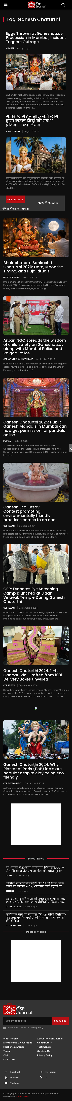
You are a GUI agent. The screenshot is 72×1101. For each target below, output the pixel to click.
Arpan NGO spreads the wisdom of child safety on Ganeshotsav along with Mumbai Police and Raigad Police (34, 347)
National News (11, 277)
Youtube (14, 1083)
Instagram (51, 1072)
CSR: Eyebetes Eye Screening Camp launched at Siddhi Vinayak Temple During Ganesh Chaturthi (34, 595)
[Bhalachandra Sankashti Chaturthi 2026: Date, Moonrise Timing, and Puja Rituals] (36, 237)
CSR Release (9, 525)
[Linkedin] (6, 1077)
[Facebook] (6, 1072)
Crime (9, 875)
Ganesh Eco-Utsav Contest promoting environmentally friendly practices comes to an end (29, 513)
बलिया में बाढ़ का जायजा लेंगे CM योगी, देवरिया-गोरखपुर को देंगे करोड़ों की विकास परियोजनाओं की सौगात (36, 918)
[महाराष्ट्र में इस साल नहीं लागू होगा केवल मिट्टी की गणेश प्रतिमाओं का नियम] (36, 155)
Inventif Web (22, 1096)
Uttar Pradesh (13, 906)
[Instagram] (41, 1072)
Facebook (15, 1072)
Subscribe (60, 1020)
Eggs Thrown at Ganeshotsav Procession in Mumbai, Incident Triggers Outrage (36, 38)
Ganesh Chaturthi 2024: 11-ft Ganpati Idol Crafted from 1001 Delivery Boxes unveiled (32, 675)
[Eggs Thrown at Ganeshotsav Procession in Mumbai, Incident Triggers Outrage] (36, 72)
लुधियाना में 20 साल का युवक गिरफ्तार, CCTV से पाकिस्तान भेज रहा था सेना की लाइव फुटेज (35, 869)
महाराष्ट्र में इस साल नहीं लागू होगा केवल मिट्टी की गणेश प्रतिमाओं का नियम (32, 121)
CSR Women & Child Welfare (18, 359)
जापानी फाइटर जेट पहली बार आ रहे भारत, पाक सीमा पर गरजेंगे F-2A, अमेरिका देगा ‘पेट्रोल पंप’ (35, 884)
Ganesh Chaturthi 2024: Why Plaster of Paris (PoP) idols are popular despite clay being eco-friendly (34, 771)
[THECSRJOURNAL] (37, 4)
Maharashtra (13, 131)
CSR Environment (12, 783)
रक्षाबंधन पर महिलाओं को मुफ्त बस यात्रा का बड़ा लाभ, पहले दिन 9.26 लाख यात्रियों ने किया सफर (36, 900)
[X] (41, 1077)
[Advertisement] (36, 824)
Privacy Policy (36, 1027)
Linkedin (14, 1077)
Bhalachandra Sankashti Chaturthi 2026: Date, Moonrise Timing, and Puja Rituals (33, 267)
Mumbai (10, 48)
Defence (10, 891)
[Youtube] (6, 1083)
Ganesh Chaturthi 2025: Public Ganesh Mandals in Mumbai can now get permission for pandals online (35, 428)
